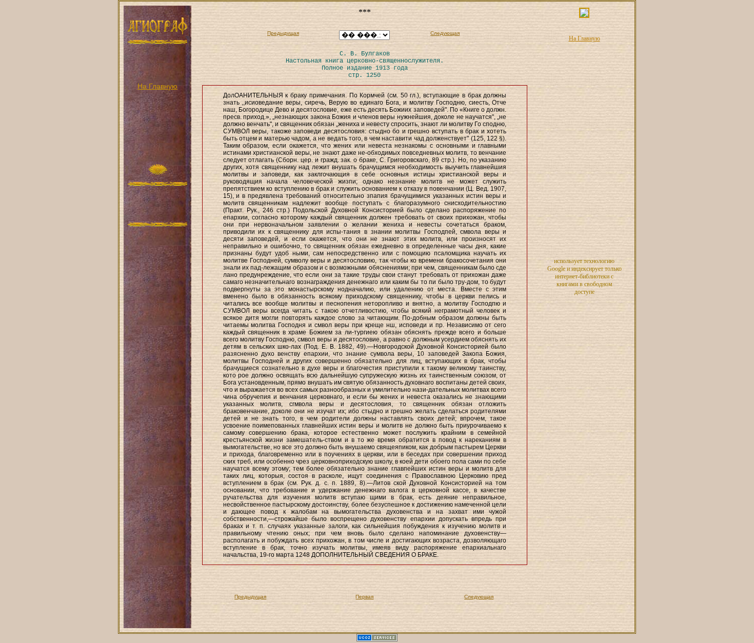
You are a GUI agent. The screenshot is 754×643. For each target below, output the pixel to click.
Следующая (445, 33)
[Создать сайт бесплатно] (377, 639)
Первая (364, 596)
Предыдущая (283, 33)
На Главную (157, 86)
